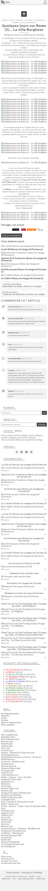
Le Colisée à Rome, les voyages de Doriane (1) (24, 503)
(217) (7, 772)
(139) (8, 799)
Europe (19, 20)
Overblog (37, 872)
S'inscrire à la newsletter (11, 235)
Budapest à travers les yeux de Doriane (24, 593)
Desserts (5, 715)
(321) (21, 758)
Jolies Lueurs (6, 856)
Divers (4, 717)
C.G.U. (14, 879)
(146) (11, 795)
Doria (18, 439)
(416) (7, 743)
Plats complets (8, 724)
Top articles (32, 876)
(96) (20, 828)
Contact (39, 876)
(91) (12, 832)
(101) (7, 826)
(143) (11, 797)
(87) (6, 837)
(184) (11, 779)
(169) (5, 783)
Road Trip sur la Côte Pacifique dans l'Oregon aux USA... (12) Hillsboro (24, 619)
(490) (8, 736)
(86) (10, 841)
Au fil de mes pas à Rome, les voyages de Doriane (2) (24, 489)
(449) (10, 739)
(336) (5, 748)
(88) (11, 835)
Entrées (4, 720)
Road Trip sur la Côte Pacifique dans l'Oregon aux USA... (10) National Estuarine (24, 648)
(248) (10, 768)
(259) (8, 765)
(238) (7, 770)
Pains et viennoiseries (11, 722)
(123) (7, 810)
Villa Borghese (28, 22)
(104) (5, 824)
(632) (9, 734)
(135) (10, 803)
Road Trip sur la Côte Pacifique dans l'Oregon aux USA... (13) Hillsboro (24, 604)
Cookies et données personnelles (26, 879)
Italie (12, 20)
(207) (9, 774)
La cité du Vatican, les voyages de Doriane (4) (24, 464)
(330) (7, 750)
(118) (5, 817)
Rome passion (27, 208)
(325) (10, 754)
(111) (6, 819)
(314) (13, 761)
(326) (17, 752)
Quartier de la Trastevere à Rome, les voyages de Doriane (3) (24, 475)
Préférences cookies (40, 879)
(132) (23, 807)
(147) (16, 792)
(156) (6, 786)
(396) (6, 745)
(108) (6, 821)
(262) (7, 763)
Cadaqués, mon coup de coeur (24, 573)
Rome (5, 20)
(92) (13, 830)
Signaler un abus (6, 879)
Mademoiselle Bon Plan (11, 863)
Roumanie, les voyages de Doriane (24, 583)
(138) (17, 801)
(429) (7, 741)
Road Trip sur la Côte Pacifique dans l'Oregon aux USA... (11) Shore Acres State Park (24, 633)
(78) (12, 844)
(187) (16, 777)
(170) (7, 781)
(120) (7, 815)
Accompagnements (10, 713)
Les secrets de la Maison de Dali (24, 563)
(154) (10, 788)
